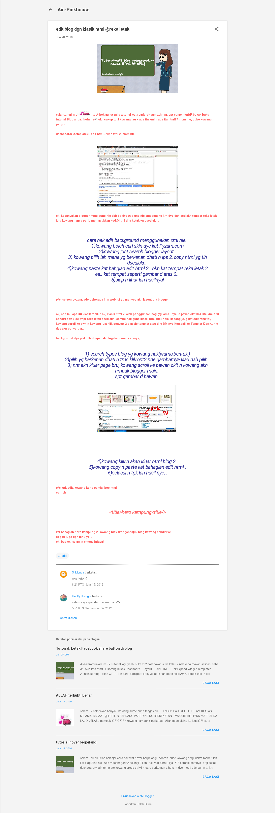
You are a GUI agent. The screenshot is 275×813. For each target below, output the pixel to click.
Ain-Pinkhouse (73, 9)
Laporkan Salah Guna (138, 804)
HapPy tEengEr (81, 596)
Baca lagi (211, 683)
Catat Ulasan (68, 618)
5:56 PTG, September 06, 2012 (92, 608)
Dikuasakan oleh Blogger (137, 796)
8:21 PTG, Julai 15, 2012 (87, 584)
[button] (216, 29)
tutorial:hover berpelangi (76, 742)
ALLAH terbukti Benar (74, 695)
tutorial (62, 556)
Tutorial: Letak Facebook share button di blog (94, 648)
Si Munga (78, 572)
